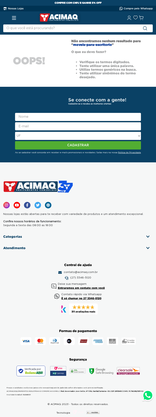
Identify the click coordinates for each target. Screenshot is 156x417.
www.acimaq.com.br (51, 388)
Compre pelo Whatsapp (138, 8)
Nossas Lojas (16, 8)
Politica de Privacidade (129, 153)
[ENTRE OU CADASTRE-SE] (129, 18)
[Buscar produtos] (146, 28)
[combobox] (78, 28)
